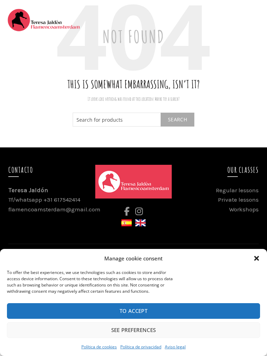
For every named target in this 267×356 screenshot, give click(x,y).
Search (177, 119)
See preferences (133, 329)
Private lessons (238, 199)
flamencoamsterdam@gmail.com (54, 209)
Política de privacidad (140, 347)
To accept (133, 310)
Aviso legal (175, 347)
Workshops (244, 209)
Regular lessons (237, 190)
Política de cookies (99, 347)
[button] (256, 258)
